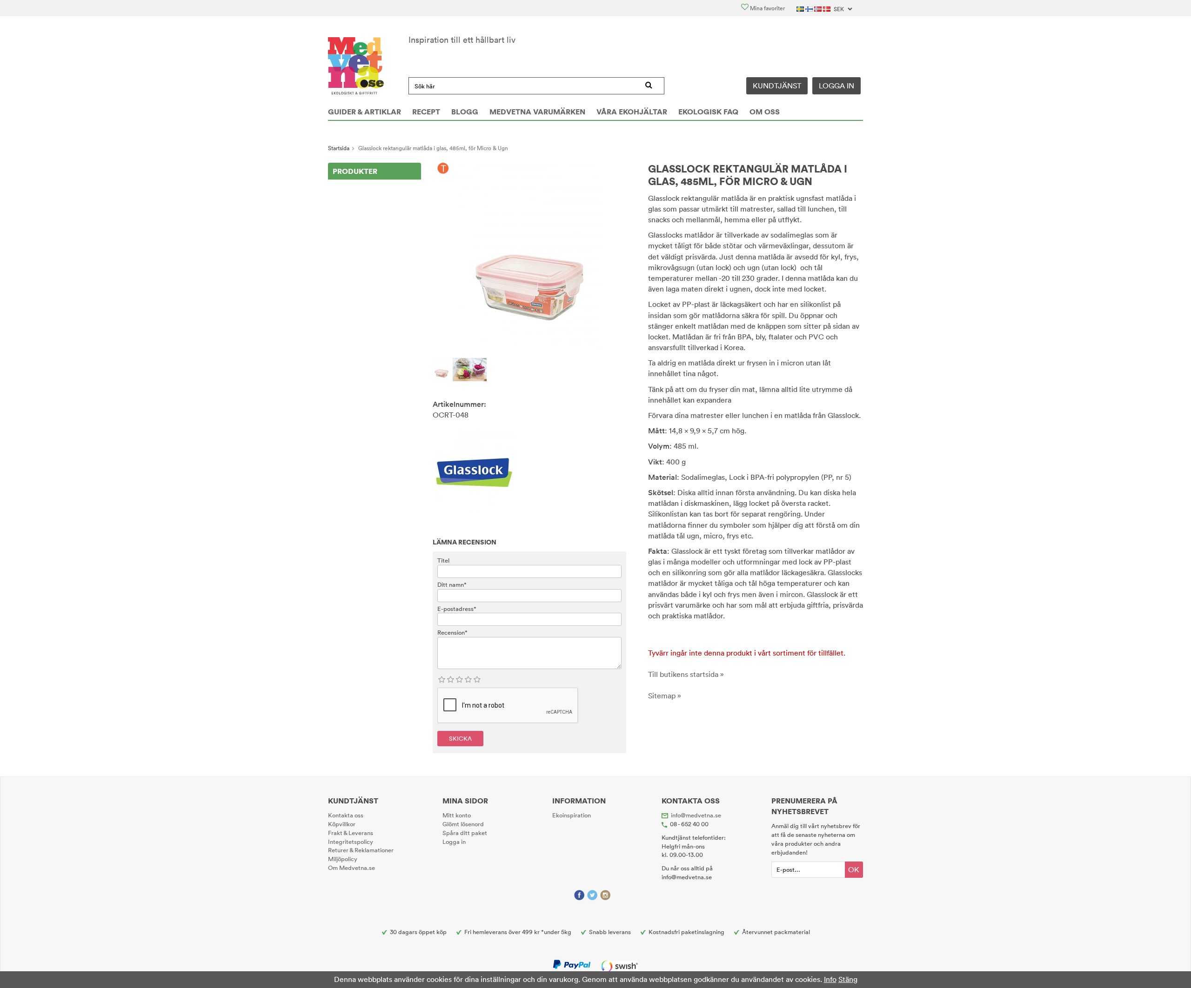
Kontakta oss (345, 815)
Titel (443, 560)
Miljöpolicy (342, 858)
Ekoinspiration (571, 815)
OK (853, 869)
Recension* (452, 632)
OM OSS (764, 111)
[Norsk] (818, 8)
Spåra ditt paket (464, 832)
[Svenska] (800, 8)
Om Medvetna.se (351, 867)
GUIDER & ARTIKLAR (364, 111)
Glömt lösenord (463, 824)
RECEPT (426, 111)
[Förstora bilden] (529, 255)
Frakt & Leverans (350, 832)
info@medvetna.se (696, 815)
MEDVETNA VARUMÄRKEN (537, 111)
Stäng (847, 979)
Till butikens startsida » (686, 674)
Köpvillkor (341, 824)
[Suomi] (809, 8)
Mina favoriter (767, 8)
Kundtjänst (777, 85)
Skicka (460, 738)
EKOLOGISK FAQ (708, 111)
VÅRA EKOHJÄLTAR (631, 111)
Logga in (836, 85)
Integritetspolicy (350, 841)
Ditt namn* (452, 584)
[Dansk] (827, 8)
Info (830, 979)
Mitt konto (456, 815)
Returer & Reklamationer (361, 850)
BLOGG (464, 111)
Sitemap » (664, 695)
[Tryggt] (443, 169)
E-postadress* (456, 608)
